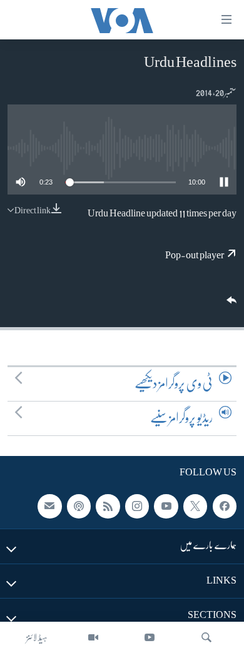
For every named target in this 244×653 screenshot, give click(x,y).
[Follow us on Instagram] (137, 506)
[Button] (230, 304)
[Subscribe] (49, 506)
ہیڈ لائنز (37, 637)
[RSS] (107, 506)
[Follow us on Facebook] (224, 506)
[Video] (93, 637)
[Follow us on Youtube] (166, 506)
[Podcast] (79, 506)
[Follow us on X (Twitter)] (195, 506)
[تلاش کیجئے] (206, 637)
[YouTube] (149, 637)
